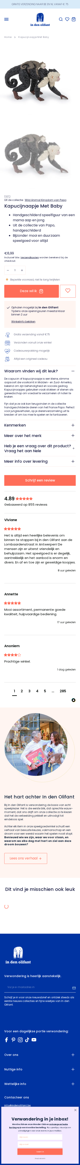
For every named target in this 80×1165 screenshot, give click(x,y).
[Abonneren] (74, 987)
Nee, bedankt (40, 1158)
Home (8, 37)
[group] (40, 499)
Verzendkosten (29, 257)
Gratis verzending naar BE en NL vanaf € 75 (40, 4)
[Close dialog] (75, 1110)
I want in (40, 1151)
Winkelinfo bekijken (23, 321)
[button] (14, 692)
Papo (7, 196)
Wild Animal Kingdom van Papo (45, 200)
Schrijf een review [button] (40, 480)
